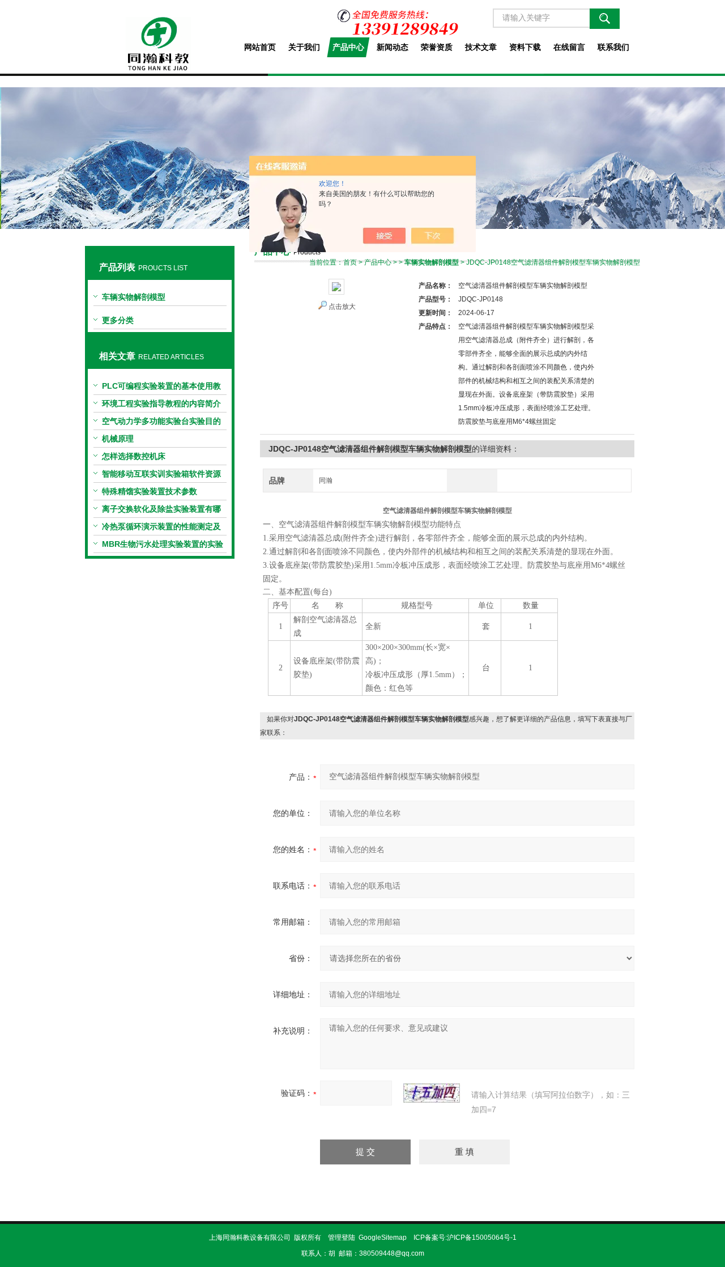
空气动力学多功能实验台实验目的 (161, 421)
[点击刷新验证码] (431, 1093)
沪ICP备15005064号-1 (482, 1238)
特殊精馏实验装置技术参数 (149, 491)
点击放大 (342, 307)
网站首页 (260, 47)
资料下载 (525, 47)
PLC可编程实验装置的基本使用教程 (161, 388)
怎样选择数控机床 (133, 456)
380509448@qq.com (391, 1253)
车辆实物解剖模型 (133, 296)
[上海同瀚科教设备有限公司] (159, 35)
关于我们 (304, 47)
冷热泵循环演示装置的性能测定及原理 (161, 528)
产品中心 (348, 47)
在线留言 (569, 47)
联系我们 (613, 47)
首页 (350, 262)
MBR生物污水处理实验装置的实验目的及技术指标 (162, 546)
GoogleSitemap (383, 1238)
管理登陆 (341, 1238)
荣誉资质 (437, 47)
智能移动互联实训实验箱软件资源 (161, 473)
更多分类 (118, 320)
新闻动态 (392, 47)
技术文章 (481, 47)
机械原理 (118, 438)
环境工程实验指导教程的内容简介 (161, 403)
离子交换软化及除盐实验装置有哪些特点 (161, 511)
